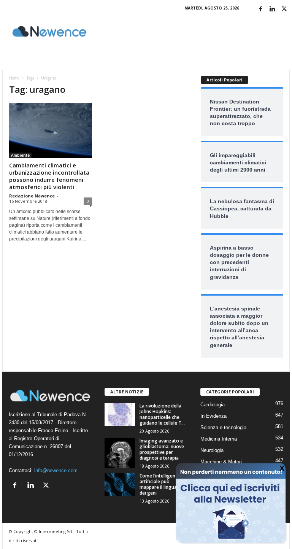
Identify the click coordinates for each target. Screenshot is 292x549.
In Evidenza (213, 416)
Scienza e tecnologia (223, 427)
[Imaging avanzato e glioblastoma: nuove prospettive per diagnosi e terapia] (120, 453)
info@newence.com (56, 470)
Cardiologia (212, 404)
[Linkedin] (272, 9)
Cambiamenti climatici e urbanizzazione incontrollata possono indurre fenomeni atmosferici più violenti (49, 176)
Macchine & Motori (221, 462)
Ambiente (20, 155)
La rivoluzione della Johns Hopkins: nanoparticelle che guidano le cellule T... (162, 414)
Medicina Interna (218, 439)
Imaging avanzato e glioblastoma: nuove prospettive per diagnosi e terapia (162, 449)
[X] (284, 9)
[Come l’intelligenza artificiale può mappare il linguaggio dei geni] (120, 484)
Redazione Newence (32, 196)
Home (14, 78)
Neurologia (212, 450)
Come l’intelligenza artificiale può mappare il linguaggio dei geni (163, 484)
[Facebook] (260, 9)
